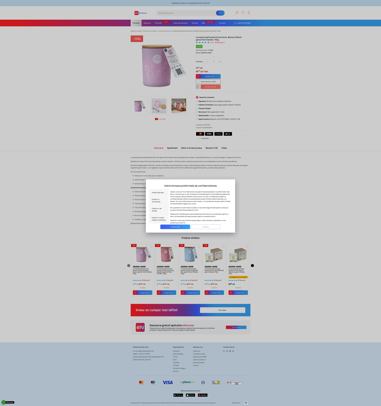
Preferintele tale (158, 192)
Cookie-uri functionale (156, 200)
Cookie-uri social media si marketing (158, 219)
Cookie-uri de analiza (157, 209)
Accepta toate (175, 227)
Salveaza (206, 227)
